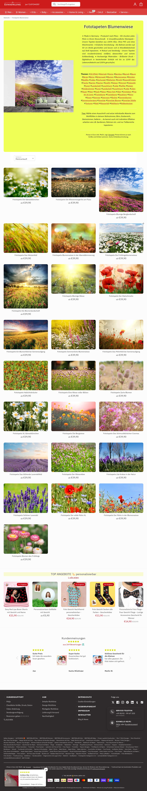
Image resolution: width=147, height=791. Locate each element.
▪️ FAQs (7, 701)
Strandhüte (78, 742)
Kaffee (123, 86)
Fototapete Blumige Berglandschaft (121, 214)
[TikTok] (142, 702)
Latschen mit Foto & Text (53, 747)
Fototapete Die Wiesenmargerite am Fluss (73, 199)
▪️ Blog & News (81, 719)
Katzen (130, 86)
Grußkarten (73, 756)
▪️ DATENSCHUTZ (83, 697)
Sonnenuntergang (89, 100)
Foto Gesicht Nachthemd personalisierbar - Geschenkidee (73, 612)
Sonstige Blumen (114, 100)
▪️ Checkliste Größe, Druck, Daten (18, 705)
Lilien (133, 89)
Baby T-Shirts (53, 749)
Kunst (87, 86)
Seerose (96, 97)
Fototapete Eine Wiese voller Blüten (73, 392)
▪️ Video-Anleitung (12, 709)
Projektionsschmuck (86, 745)
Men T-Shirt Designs (123, 738)
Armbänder (59, 745)
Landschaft (96, 86)
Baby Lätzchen (81, 749)
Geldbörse (27, 756)
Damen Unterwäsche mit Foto (64, 742)
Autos (111, 74)
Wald (97, 103)
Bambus (118, 74)
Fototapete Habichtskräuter (25, 392)
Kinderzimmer (88, 89)
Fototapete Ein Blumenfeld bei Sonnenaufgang (26, 351)
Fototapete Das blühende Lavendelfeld (26, 474)
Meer (91, 92)
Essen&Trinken (130, 80)
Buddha (85, 80)
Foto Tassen (66, 747)
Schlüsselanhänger (9, 753)
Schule (14, 749)
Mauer (84, 92)
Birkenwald (101, 77)
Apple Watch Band (26, 751)
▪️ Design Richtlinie (47, 705)
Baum (133, 74)
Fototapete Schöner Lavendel (26, 515)
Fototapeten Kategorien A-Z (87, 756)
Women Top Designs (23, 742)
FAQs (118, 724)
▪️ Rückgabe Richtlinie (48, 709)
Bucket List (45, 753)
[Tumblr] (137, 702)
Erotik (119, 80)
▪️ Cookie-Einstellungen (85, 701)
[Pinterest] (127, 702)
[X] (113, 702)
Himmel (123, 83)
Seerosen (106, 97)
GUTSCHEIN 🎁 (20, 738)
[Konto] (135, 3)
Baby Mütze (72, 749)
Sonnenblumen (125, 97)
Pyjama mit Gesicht (107, 740)
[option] (14, 601)
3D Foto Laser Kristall (33, 753)
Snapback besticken (125, 745)
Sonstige (102, 100)
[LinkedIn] (132, 702)
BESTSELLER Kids (77, 738)
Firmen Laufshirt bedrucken (106, 738)
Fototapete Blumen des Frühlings (26, 556)
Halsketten (67, 745)
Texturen (89, 103)
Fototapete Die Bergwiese (73, 433)
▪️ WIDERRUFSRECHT (85, 706)
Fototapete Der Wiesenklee (73, 474)
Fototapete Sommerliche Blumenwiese (73, 351)
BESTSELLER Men (32, 738)
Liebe (116, 86)
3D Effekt (94, 74)
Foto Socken (40, 747)
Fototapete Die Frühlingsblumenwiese (121, 255)
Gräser (115, 83)
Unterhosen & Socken (93, 740)
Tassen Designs (85, 747)
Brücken (131, 77)
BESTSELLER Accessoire (62, 738)
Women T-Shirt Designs (122, 740)
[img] (73, 641)
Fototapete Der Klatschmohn (121, 296)
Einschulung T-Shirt (132, 747)
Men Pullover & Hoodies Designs (45, 740)
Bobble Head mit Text (57, 753)
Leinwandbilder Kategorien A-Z (107, 756)
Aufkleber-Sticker (117, 749)
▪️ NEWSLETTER (83, 715)
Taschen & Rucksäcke (40, 749)
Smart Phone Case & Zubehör (59, 751)
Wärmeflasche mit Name (131, 751)
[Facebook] (118, 702)
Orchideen (127, 92)
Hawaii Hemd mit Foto (26, 740)
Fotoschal (31, 747)
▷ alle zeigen (73, 577)
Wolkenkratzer (127, 103)
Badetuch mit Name (89, 742)
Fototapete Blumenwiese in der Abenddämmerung (73, 255)
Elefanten (111, 80)
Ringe (52, 745)
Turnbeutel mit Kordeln (25, 749)
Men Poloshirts (135, 738)
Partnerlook (100, 742)
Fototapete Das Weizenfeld (26, 255)
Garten (93, 83)
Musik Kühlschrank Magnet (78, 751)
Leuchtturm (107, 86)
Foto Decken (8, 756)
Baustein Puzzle (81, 753)
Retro (131, 94)
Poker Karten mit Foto (106, 751)
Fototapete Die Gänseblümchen (26, 199)
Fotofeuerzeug (18, 756)
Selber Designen (9, 738)
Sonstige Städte (129, 100)
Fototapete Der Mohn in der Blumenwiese (121, 515)
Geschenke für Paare (28, 745)
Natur (103, 92)
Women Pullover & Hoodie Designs (42, 742)
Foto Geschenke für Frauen (12, 745)
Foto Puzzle (106, 749)
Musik (97, 92)
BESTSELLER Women (46, 738)
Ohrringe (75, 745)
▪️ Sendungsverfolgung (13, 712)
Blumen (110, 77)
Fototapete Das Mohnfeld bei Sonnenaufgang (121, 351)
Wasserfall (104, 103)
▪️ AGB (42, 697)
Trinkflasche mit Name (98, 747)
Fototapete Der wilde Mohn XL (73, 515)
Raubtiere (123, 94)
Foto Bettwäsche (127, 753)
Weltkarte (115, 103)
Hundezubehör (37, 756)
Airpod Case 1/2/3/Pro (41, 751)
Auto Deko (128, 749)
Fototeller (75, 747)
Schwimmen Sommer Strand (115, 747)
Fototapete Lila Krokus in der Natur (121, 474)
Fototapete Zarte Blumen (121, 392)
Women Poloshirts (9, 742)
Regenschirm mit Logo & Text (52, 756)
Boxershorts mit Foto (63, 740)
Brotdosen (7, 749)
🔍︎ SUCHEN (8, 719)
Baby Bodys (62, 749)
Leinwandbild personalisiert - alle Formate (17, 758)
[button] (17, 658)
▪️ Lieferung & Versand (49, 712)
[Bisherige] (7, 597)
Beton (92, 77)
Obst (119, 92)
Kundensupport (131, 724)
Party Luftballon (105, 753)
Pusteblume (100, 94)
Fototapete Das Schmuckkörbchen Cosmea (121, 433)
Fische (85, 83)
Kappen (114, 745)
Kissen (135, 749)
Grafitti (108, 83)
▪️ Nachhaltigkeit (46, 716)
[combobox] (24, 158)
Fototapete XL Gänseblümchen (26, 433)
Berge (85, 77)
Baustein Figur (70, 753)
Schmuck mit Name (43, 745)
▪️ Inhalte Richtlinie (47, 701)
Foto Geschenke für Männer (114, 742)
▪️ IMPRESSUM (82, 711)
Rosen (89, 97)
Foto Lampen (21, 753)
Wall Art (65, 756)
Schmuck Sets (98, 745)
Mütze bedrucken (9, 747)
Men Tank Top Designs (11, 740)
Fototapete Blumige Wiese (73, 296)
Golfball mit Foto (93, 753)
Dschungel (101, 80)
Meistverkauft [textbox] (21, 159)
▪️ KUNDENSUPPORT (14, 697)
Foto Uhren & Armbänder (11, 751)
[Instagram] (123, 702)
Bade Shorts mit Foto (77, 740)
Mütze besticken (21, 747)
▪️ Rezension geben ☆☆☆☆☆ (16, 716)
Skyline (114, 97)
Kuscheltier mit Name (94, 749)
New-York (112, 92)
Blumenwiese (120, 77)
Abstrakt (103, 74)
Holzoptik (132, 83)
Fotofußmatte (115, 753)
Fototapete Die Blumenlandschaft (26, 311)
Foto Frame (118, 751)
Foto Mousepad (93, 751)
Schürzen (107, 745)
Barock (126, 74)
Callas (92, 80)
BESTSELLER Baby (90, 738)
